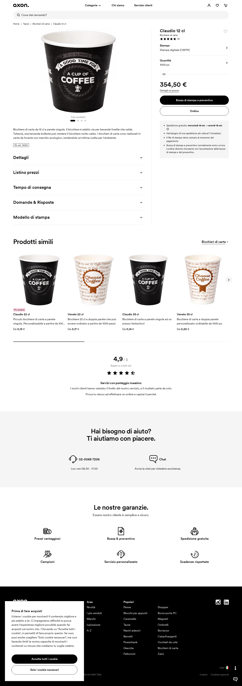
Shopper (163, 607)
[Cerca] (17, 15)
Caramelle (129, 619)
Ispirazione (93, 625)
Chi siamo (118, 5)
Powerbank (130, 642)
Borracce (163, 630)
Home (16, 23)
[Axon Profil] (21, 5)
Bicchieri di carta (41, 23)
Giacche (128, 648)
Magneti (163, 619)
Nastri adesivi (131, 630)
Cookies (203, 674)
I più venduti (94, 613)
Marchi (91, 619)
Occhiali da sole (167, 642)
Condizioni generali (220, 674)
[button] (194, 39)
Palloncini (129, 654)
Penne (127, 607)
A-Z (89, 630)
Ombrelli (163, 625)
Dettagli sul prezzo (169, 90)
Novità (91, 607)
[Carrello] (225, 5)
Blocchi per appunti (135, 613)
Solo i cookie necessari (44, 670)
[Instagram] (218, 603)
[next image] (140, 70)
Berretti (128, 636)
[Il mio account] (209, 5)
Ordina (194, 111)
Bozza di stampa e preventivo (194, 100)
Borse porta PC (167, 613)
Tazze (26, 23)
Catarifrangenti (167, 636)
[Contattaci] (235, 668)
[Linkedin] (226, 603)
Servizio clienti (143, 5)
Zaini (161, 654)
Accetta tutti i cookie (44, 659)
